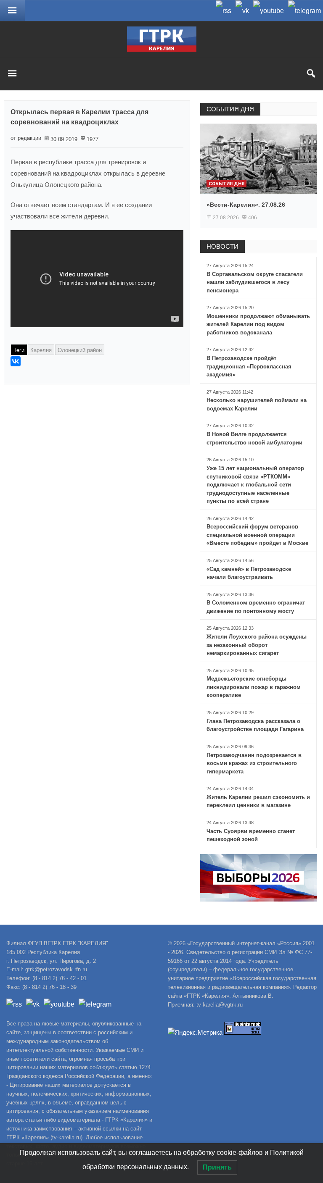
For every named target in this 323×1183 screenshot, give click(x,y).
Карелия (41, 350)
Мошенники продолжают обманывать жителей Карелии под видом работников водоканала (258, 324)
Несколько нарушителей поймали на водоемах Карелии (257, 404)
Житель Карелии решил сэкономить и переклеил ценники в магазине (258, 801)
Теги (18, 350)
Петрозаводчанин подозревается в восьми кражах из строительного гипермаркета (254, 763)
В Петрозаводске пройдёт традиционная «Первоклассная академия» (249, 366)
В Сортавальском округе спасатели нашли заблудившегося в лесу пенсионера (255, 282)
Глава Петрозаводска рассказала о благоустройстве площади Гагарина (255, 725)
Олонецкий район (80, 350)
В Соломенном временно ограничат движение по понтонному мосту (256, 606)
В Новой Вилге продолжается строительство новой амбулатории (254, 438)
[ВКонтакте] (16, 361)
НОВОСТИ (222, 246)
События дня (226, 184)
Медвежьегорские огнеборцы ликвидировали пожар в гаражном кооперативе (254, 687)
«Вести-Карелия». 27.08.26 (246, 204)
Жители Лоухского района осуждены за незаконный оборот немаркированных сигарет (257, 645)
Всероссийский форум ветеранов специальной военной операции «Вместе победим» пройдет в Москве (257, 534)
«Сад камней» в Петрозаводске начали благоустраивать (249, 573)
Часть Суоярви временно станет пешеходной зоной (251, 835)
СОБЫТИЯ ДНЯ (230, 109)
